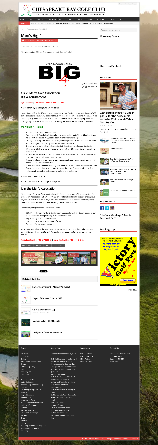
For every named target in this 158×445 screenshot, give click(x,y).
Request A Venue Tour (29, 410)
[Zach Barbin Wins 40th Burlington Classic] (33, 258)
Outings (52, 19)
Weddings (101, 19)
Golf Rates (25, 374)
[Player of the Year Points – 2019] (25, 301)
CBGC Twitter (85, 359)
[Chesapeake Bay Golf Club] (79, 9)
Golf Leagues (26, 372)
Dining (90, 19)
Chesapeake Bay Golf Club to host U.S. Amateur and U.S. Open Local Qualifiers (72, 23)
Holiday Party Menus (117, 148)
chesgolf (44, 46)
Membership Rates (28, 400)
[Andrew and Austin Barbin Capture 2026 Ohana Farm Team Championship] (104, 173)
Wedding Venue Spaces (30, 428)
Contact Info (25, 356)
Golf (31, 19)
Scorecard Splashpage (29, 413)
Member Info (26, 397)
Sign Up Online (27, 102)
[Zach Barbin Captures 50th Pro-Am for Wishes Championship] (104, 163)
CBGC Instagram (86, 361)
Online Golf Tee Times (29, 405)
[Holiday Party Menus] (104, 153)
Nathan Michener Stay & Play (32, 402)
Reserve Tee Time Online (127, 4)
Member (38, 245)
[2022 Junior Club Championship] (25, 336)
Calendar (24, 354)
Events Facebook (86, 356)
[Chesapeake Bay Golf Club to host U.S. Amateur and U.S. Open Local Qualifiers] (104, 142)
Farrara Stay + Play (28, 366)
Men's (47, 245)
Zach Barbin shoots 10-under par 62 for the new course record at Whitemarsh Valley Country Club (117, 117)
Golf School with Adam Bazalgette (122, 190)
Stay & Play (25, 423)
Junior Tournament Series (60, 408)
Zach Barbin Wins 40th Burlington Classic (122, 181)
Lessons (79, 19)
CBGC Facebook (86, 354)
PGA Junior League (57, 402)
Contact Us (134, 438)
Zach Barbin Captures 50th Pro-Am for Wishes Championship (123, 160)
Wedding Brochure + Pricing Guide (33, 425)
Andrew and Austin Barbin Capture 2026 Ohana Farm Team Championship (123, 171)
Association (26, 245)
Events (113, 19)
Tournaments (54, 46)
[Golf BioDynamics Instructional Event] (79, 258)
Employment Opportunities (31, 361)
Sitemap (24, 420)
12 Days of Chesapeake (60, 413)
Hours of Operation (28, 379)
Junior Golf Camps (27, 382)
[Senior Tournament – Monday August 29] (25, 290)
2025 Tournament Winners (60, 410)
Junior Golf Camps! (57, 405)
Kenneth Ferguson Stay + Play (32, 384)
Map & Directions (27, 395)
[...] (107, 132)
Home (22, 19)
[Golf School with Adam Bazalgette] (56, 258)
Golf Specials (65, 19)
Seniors (40, 19)
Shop (122, 19)
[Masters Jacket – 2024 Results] (25, 324)
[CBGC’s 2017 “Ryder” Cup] (25, 313)
